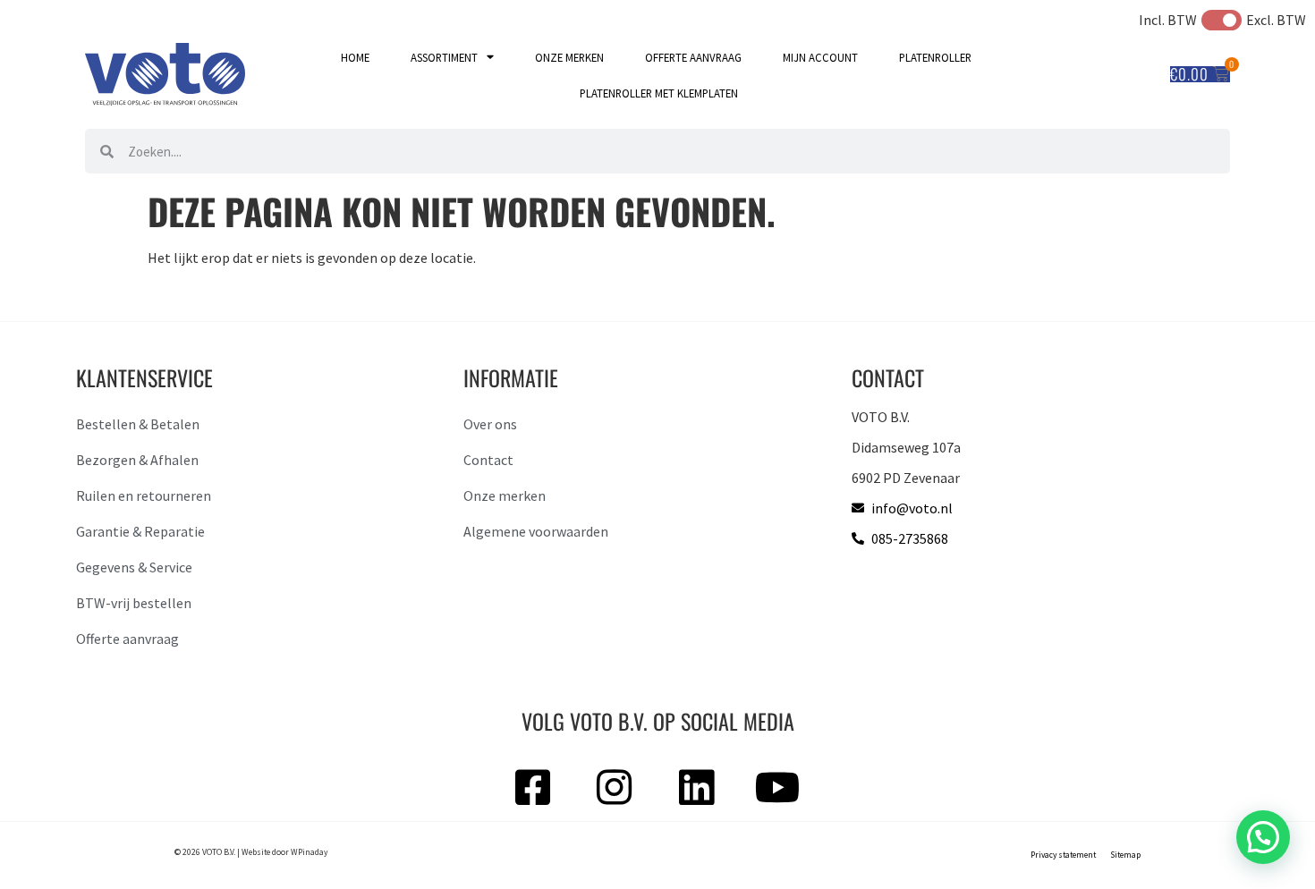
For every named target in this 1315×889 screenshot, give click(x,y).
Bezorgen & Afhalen (137, 460)
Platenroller (935, 57)
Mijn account (820, 57)
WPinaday (309, 852)
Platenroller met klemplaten (659, 93)
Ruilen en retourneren (143, 495)
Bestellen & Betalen (137, 424)
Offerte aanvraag (693, 57)
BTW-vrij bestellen (133, 603)
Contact (488, 460)
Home (355, 57)
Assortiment (444, 57)
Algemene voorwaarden (535, 531)
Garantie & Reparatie (140, 531)
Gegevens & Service (134, 567)
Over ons (490, 424)
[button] (1263, 837)
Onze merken (569, 57)
